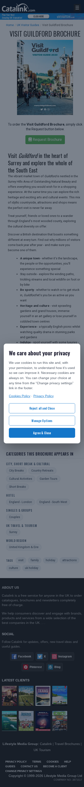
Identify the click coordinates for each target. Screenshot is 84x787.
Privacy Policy (43, 396)
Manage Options (42, 420)
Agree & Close (42, 432)
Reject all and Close (42, 408)
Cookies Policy (19, 396)
